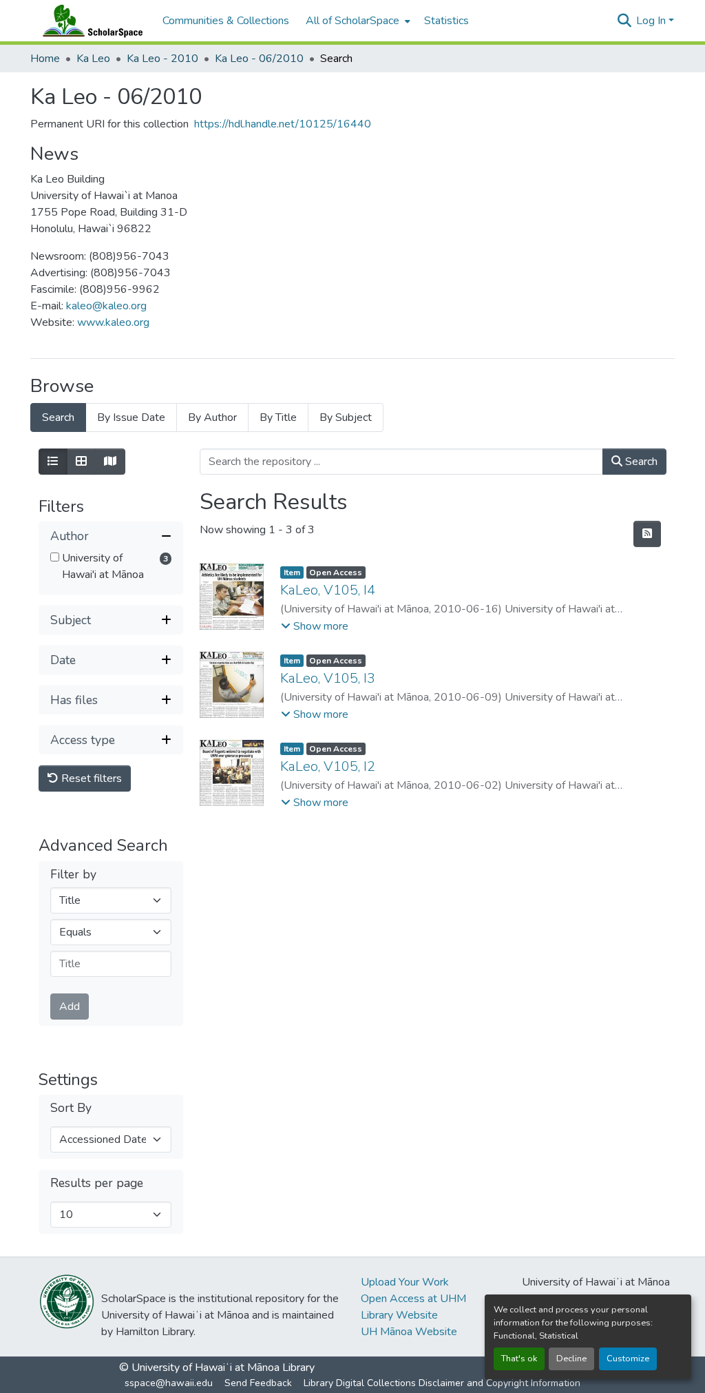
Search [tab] (58, 417)
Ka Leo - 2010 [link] (162, 58)
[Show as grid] (81, 461)
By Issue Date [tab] (131, 417)
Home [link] (45, 58)
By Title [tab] (278, 417)
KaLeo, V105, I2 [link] (327, 766)
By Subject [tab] (345, 417)
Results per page (96, 1183)
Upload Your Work (405, 1282)
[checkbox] (54, 557)
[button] (89, 20)
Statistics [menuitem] (446, 20)
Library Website (399, 1315)
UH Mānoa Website (409, 1331)
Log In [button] (652, 20)
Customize (628, 1358)
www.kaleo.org (113, 322)
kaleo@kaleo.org (106, 305)
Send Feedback (258, 1383)
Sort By (71, 1108)
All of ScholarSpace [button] (352, 20)
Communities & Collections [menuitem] (225, 20)
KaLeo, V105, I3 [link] (327, 678)
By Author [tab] (212, 417)
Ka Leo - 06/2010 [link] (259, 58)
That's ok (519, 1358)
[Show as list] (53, 461)
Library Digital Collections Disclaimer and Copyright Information (442, 1383)
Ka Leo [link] (93, 58)
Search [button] (639, 461)
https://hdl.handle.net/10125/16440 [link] (282, 124)
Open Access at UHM (413, 1298)
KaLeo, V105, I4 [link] (327, 590)
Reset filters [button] (90, 778)
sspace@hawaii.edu (169, 1383)
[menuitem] (356, 20)
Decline (571, 1358)
